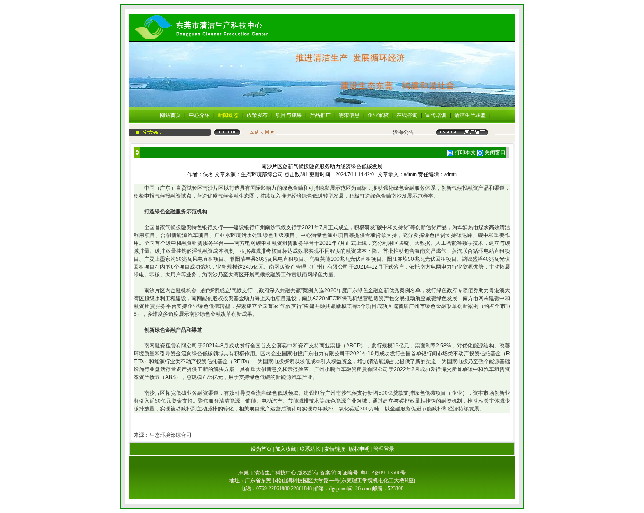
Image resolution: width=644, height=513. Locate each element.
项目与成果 (289, 115)
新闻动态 (228, 115)
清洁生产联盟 (470, 115)
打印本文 (464, 152)
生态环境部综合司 (262, 174)
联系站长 (310, 449)
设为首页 (261, 449)
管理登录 (383, 449)
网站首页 (170, 115)
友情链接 (334, 449)
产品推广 (320, 115)
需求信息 (349, 115)
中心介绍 (199, 115)
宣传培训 (435, 115)
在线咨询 (407, 115)
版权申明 (359, 449)
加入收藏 (285, 449)
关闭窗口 (495, 152)
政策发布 (257, 115)
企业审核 (378, 115)
